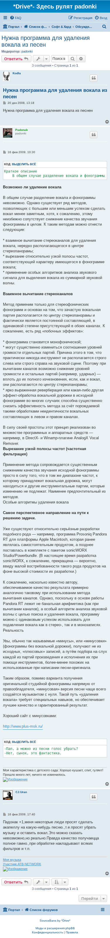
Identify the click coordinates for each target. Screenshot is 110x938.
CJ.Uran (21, 792)
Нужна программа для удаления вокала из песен (45, 41)
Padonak (21, 129)
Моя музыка (12, 859)
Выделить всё (24, 164)
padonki (27, 51)
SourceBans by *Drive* (55, 920)
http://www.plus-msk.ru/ (23, 726)
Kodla (17, 73)
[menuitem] (15, 17)
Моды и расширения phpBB (55, 928)
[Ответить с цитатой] (93, 78)
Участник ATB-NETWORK (22, 864)
